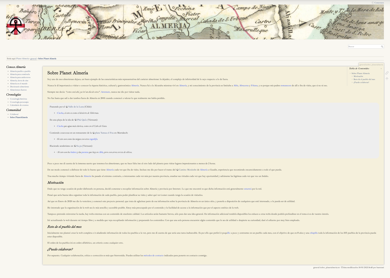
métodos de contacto (154, 255)
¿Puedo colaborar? (361, 82)
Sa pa (79, 145)
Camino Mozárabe (188, 169)
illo (228, 232)
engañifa (93, 139)
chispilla (314, 232)
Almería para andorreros (20, 77)
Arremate (105, 91)
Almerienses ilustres (18, 90)
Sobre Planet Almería (47, 58)
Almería (135, 85)
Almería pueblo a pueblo (20, 71)
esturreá (248, 188)
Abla (236, 85)
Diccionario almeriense (19, 86)
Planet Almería (22, 58)
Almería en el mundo (18, 83)
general (33, 58)
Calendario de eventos (19, 105)
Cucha (60, 113)
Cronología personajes (19, 102)
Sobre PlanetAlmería (19, 117)
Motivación (358, 76)
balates (74, 152)
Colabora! (14, 114)
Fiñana (254, 85)
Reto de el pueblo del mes (364, 79)
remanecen (286, 85)
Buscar (382, 46)
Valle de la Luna (76, 106)
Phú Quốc (82, 119)
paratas (85, 152)
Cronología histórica (18, 99)
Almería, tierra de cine (19, 80)
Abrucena (244, 85)
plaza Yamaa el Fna (104, 132)
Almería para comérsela (20, 74)
